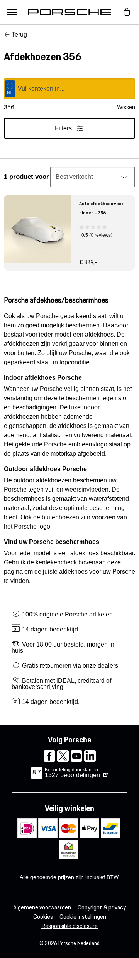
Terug (19, 34)
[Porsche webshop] (69, 12)
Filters (63, 128)
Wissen (126, 107)
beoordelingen (73, 775)
